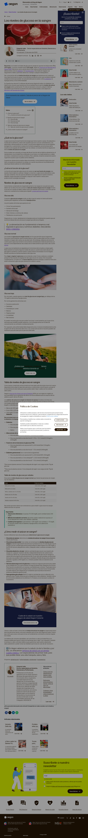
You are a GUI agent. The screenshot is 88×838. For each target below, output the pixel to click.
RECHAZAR (60, 425)
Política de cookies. (52, 416)
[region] (44, 419)
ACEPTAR (60, 429)
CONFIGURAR (60, 420)
